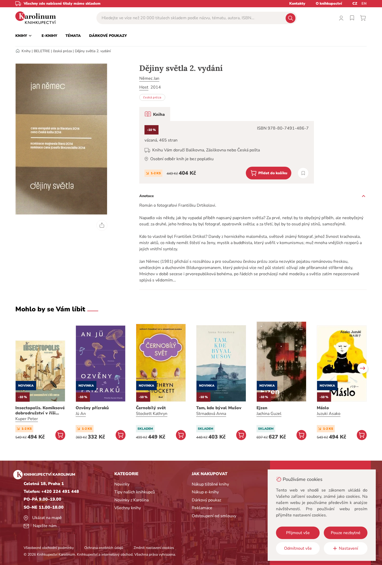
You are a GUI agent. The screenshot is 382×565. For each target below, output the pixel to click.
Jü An (81, 413)
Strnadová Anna (211, 413)
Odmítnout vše (298, 548)
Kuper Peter (26, 419)
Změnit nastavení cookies (154, 547)
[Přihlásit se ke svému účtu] (341, 18)
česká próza (62, 51)
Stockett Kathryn (151, 413)
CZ (354, 3)
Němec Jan (149, 78)
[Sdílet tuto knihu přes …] (101, 225)
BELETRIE (42, 51)
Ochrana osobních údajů (103, 547)
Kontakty (297, 3)
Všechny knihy (127, 508)
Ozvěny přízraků (92, 408)
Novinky (121, 484)
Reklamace (202, 508)
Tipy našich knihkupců (134, 492)
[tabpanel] (226, 152)
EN (364, 3)
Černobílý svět (151, 408)
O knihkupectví (329, 3)
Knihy (26, 51)
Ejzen (261, 408)
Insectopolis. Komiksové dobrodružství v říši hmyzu (40, 410)
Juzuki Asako (328, 413)
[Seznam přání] (352, 18)
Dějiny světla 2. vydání (93, 51)
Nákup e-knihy (205, 492)
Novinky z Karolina (131, 500)
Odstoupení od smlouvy (214, 516)
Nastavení (348, 548)
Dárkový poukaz (206, 500)
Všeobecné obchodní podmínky (49, 547)
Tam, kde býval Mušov (218, 408)
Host (143, 87)
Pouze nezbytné (345, 533)
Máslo (323, 408)
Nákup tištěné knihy (210, 484)
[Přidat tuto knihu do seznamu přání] (303, 173)
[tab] (154, 114)
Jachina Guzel (268, 413)
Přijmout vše (298, 533)
